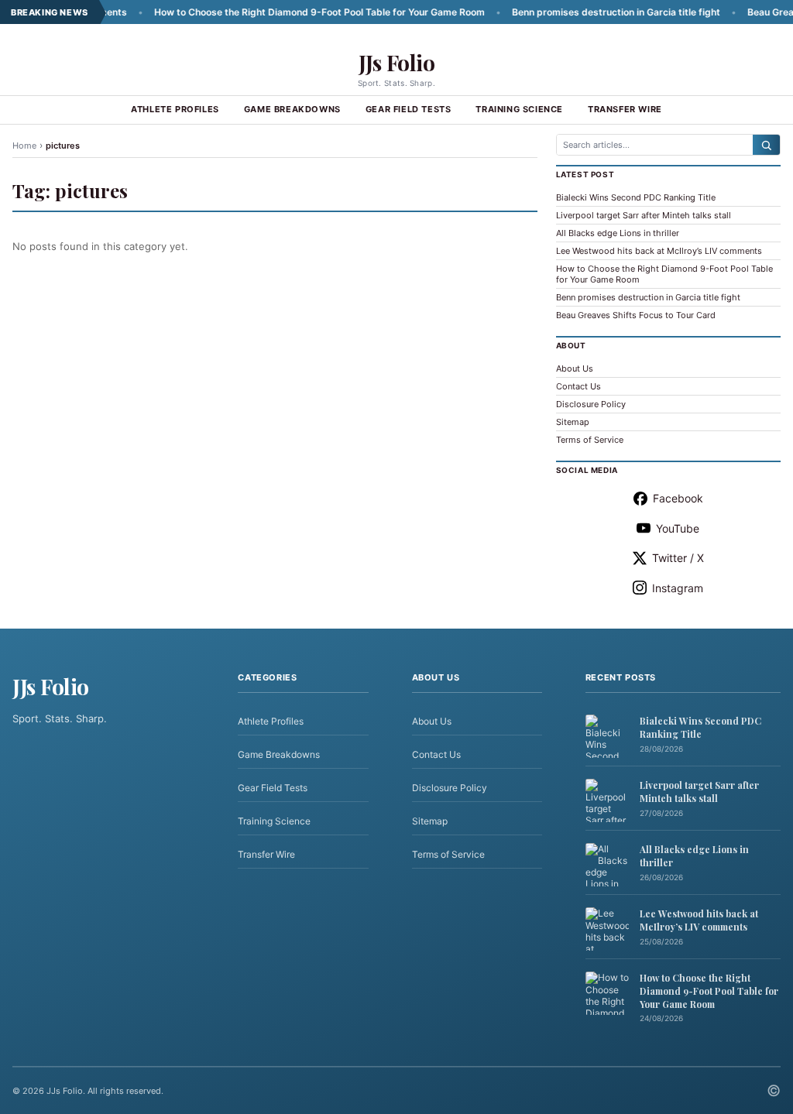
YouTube (677, 528)
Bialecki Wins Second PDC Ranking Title (636, 197)
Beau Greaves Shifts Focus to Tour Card (636, 315)
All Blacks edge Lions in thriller (617, 233)
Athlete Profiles (175, 109)
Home (24, 145)
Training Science (519, 109)
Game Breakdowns (292, 109)
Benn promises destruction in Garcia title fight (593, 12)
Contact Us (578, 386)
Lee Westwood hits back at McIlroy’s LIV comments (659, 250)
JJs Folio (397, 62)
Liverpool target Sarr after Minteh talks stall (643, 215)
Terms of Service (589, 439)
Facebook (678, 498)
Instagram (677, 588)
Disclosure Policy (591, 404)
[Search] (766, 145)
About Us (574, 368)
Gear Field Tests (408, 109)
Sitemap (572, 421)
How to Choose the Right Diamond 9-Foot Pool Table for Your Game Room (296, 12)
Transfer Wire (625, 109)
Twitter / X (678, 557)
